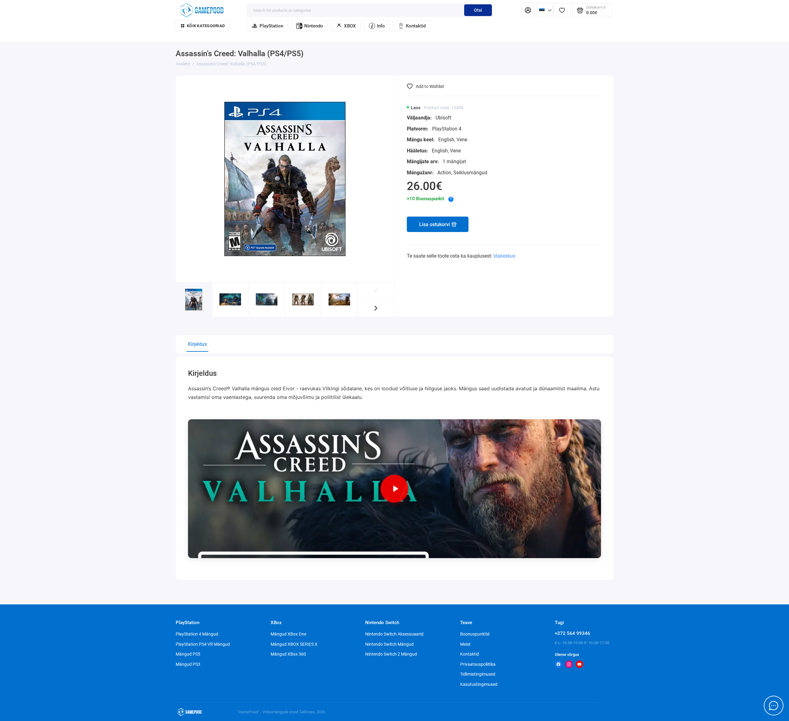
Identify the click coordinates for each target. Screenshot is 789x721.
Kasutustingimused (478, 684)
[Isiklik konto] (528, 10)
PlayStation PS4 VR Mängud (203, 644)
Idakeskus (504, 256)
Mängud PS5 (188, 654)
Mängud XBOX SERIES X (294, 644)
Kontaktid (416, 26)
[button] (376, 308)
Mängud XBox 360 (288, 654)
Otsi (478, 10)
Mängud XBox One (288, 634)
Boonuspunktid (474, 634)
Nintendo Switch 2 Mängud (391, 654)
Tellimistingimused (477, 674)
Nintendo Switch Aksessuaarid (394, 634)
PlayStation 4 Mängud (197, 634)
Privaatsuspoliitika (478, 664)
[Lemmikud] (562, 10)
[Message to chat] (773, 705)
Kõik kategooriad (206, 25)
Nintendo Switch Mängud (389, 644)
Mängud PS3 (188, 664)
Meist (465, 644)
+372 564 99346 (572, 633)
